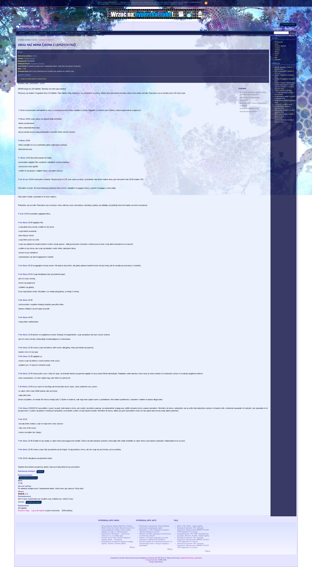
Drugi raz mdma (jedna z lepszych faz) (33, 79)
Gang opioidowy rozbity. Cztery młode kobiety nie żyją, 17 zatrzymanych (116, 531)
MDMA (35, 56)
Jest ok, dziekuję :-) (281, 67)
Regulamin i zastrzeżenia (75, 33)
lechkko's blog (45, 40)
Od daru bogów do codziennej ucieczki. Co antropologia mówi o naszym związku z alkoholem (155, 543)
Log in (33, 510)
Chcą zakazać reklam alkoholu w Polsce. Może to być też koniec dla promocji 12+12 (118, 527)
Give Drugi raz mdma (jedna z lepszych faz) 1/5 (19, 494)
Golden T (278, 79)
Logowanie (277, 29)
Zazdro (277, 75)
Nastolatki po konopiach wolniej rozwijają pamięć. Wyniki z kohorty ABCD (117, 542)
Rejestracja (289, 29)
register (42, 510)
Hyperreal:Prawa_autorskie (191, 558)
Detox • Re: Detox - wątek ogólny (190, 526)
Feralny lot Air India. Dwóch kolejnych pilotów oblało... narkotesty (116, 539)
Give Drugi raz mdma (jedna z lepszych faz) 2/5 (21, 494)
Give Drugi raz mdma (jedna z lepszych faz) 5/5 (27, 494)
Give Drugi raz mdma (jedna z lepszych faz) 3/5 (23, 494)
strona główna (24, 40)
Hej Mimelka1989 (280, 71)
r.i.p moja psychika (281, 92)
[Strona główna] (28, 26)
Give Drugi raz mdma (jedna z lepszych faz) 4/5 (25, 494)
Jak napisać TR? (94, 33)
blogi (35, 40)
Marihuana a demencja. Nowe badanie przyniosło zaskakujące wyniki (154, 527)
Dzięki (277, 83)
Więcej (132, 547)
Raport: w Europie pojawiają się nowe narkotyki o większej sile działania (153, 539)
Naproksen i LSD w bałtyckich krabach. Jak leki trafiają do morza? (154, 531)
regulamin (42, 33)
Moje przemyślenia (281, 110)
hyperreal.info (152, 560)
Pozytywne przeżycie (37, 63)
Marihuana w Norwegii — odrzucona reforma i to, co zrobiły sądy (116, 535)
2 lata (276, 91)
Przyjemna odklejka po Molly (249, 108)
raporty (22, 33)
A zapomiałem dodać (281, 96)
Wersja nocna (288, 24)
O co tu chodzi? (56, 33)
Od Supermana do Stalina (248, 111)
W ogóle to (278, 100)
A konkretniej (279, 106)
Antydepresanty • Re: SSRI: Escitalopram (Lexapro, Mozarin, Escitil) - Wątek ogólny (193, 535)
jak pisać (32, 33)
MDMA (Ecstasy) (29, 58)
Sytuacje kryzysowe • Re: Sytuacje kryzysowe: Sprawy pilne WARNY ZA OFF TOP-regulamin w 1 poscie (193, 530)
